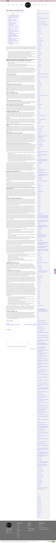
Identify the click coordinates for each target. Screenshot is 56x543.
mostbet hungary (40, 229)
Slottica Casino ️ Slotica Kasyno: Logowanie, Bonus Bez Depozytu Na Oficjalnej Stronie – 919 (43, 388)
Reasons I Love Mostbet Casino (12, 34)
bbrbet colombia (40, 104)
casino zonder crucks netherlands (42, 140)
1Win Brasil (39, 29)
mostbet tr (39, 255)
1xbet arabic (39, 51)
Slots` (38, 316)
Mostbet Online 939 (40, 240)
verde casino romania (40, 471)
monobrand (39, 204)
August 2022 (39, 512)
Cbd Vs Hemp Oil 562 (40, 146)
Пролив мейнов (40, 482)
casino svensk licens (40, 138)
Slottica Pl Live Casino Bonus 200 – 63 (42, 424)
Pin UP (39, 279)
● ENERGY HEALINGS (31, 530)
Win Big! (9, 29)
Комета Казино (40, 478)
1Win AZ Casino (40, 27)
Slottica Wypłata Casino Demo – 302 (42, 441)
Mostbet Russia (39, 253)
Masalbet (39, 187)
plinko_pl (39, 294)
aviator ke (39, 89)
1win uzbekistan (40, 44)
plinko (38, 288)
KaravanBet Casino (40, 177)
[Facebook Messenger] (55, 273)
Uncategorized (39, 467)
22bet (38, 68)
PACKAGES (18, 530)
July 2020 (39, 514)
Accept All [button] (53, 541)
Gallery (18, 535)
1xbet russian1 (39, 66)
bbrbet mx (39, 106)
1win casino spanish (40, 33)
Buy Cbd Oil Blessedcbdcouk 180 (42, 119)
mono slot (39, 200)
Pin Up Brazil (39, 281)
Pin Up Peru (39, 283)
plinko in (39, 290)
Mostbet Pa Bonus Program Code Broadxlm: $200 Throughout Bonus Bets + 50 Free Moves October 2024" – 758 (43, 243)
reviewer (39, 303)
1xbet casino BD (40, 53)
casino (38, 124)
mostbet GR (39, 223)
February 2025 (39, 501)
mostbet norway (40, 238)
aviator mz (39, 91)
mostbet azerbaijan (40, 213)
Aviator (39, 80)
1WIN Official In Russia (41, 40)
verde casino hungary (40, 469)
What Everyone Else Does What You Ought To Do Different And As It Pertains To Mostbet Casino (13, 31)
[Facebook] (7, 0)
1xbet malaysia (39, 59)
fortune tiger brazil (40, 162)
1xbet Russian (39, 64)
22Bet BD (39, 70)
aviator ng (39, 93)
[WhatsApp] (55, 271)
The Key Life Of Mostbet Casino (12, 19)
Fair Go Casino (39, 157)
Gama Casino (39, 164)
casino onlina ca (40, 130)
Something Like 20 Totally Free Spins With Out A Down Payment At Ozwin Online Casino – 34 (43, 449)
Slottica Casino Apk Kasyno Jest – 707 (42, 369)
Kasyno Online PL (40, 179)
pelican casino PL (40, 275)
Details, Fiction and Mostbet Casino (12, 35)
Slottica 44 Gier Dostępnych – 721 (42, 320)
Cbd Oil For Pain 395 (40, 144)
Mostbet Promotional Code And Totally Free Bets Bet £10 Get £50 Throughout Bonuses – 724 (43, 250)
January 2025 (39, 503)
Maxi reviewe (39, 189)
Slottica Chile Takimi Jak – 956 (41, 394)
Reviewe (39, 301)
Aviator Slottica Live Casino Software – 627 (43, 95)
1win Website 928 (40, 46)
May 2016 (39, 516)
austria (38, 78)
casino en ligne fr (40, 128)
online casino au (40, 267)
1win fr (39, 35)
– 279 (38, 16)
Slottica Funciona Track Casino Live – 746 (43, 405)
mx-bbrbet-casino (40, 265)
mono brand (39, 198)
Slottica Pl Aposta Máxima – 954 (42, 422)
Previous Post (13, 324)
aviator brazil (39, 82)
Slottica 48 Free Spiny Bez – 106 (42, 322)
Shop (18, 528)
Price (18, 532)
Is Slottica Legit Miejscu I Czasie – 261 (42, 172)
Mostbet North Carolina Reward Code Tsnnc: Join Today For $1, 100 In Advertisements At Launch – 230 (42, 235)
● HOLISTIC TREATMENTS (31, 528)
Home (18, 525)
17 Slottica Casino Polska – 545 (41, 21)
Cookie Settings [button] (49, 541)
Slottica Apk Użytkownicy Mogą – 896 (42, 335)
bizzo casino (39, 108)
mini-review (39, 193)
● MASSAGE (29, 525)
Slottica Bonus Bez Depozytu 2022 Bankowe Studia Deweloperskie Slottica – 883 (43, 344)
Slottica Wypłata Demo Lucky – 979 (42, 443)
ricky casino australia (40, 305)
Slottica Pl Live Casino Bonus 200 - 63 (22, 11)
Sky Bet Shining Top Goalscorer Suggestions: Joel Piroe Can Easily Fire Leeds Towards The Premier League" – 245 (43, 310)
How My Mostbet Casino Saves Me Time (13, 33)
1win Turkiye (39, 42)
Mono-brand (39, 202)
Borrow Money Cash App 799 (41, 115)
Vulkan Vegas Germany (41, 476)
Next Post (30, 324)
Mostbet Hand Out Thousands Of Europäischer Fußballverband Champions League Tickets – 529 (43, 226)
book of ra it (39, 113)
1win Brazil (39, 31)
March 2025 (39, 499)
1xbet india (39, 55)
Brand (38, 117)
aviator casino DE (40, 84)
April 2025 (39, 497)
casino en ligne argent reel (41, 126)
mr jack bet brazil (40, 260)
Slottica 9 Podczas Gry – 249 (41, 330)
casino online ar (40, 132)
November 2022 (40, 510)
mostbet (8, 81)
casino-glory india (40, 142)
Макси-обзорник (40, 480)
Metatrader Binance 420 (41, 191)
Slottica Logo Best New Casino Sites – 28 (43, 414)
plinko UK (39, 292)
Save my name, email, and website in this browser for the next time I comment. (16, 346)
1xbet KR (39, 57)
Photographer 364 (40, 277)
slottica (38, 318)
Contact (18, 537)
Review (39, 299)
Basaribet (39, 102)
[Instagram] (8, 0)
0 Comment (15, 11)
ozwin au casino (40, 269)
